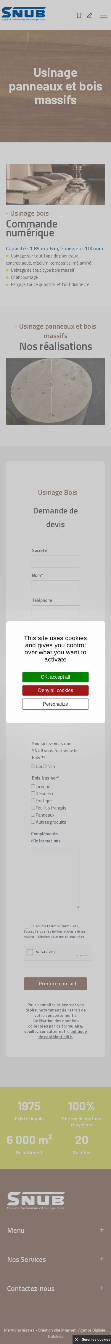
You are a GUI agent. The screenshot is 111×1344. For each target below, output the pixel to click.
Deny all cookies (55, 690)
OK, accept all (55, 677)
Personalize (55, 704)
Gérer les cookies (96, 1339)
